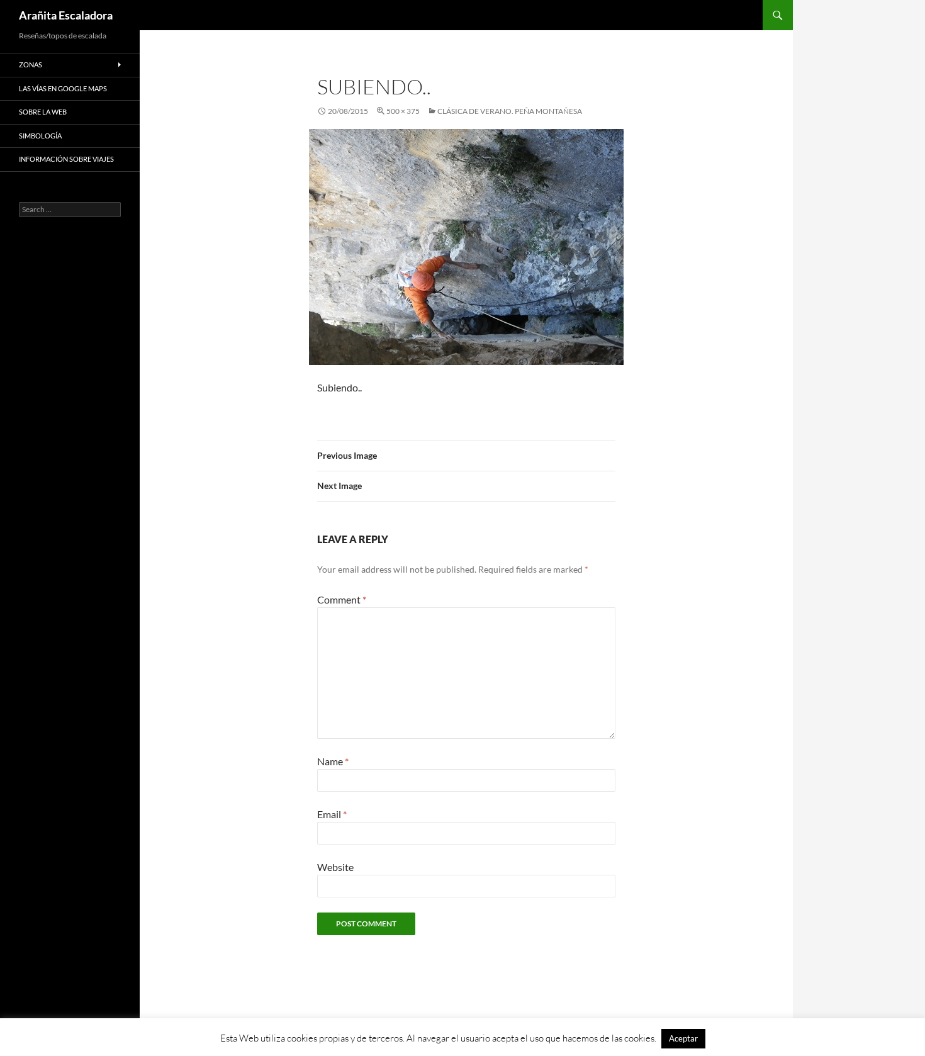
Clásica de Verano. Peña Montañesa (509, 111)
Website (335, 867)
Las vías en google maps (63, 88)
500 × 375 (403, 111)
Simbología (40, 136)
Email (332, 814)
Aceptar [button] (683, 1038)
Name (333, 761)
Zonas (30, 64)
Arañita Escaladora (66, 15)
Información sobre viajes (66, 159)
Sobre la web (43, 112)
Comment (341, 599)
